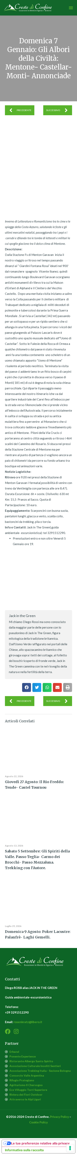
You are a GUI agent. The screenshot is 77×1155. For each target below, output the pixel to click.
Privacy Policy (59, 1116)
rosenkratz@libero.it (28, 1022)
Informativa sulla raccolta (24, 1150)
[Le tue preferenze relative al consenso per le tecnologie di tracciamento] (70, 1148)
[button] (71, 8)
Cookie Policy (38, 1122)
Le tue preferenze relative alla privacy (40, 1143)
